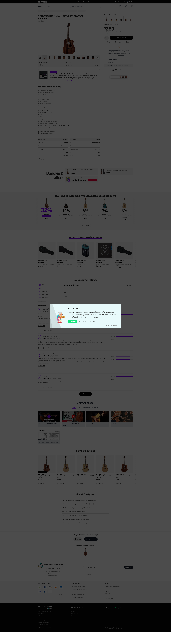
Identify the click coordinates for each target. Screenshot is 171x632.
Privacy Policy (114, 325)
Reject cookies (83, 321)
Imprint (107, 325)
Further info (92, 321)
